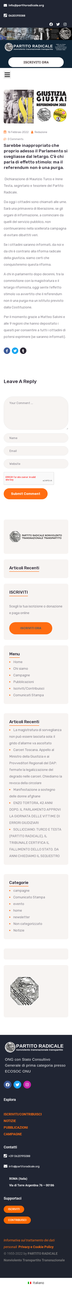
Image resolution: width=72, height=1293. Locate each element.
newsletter (21, 917)
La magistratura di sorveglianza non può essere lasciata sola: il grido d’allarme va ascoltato (35, 736)
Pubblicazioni (23, 682)
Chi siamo (20, 669)
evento (18, 904)
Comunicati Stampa (28, 695)
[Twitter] (57, 24)
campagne (21, 891)
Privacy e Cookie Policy (36, 1247)
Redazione (41, 132)
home (17, 910)
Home (18, 662)
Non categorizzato (27, 924)
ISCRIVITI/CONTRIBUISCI (23, 1114)
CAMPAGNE (13, 1134)
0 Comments (15, 139)
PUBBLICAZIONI (16, 1127)
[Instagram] (64, 24)
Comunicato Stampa (29, 897)
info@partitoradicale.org (26, 5)
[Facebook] (50, 24)
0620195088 (16, 15)
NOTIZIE (10, 1121)
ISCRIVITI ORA (36, 62)
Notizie (18, 930)
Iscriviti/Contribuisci (28, 688)
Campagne (21, 675)
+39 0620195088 (19, 1156)
